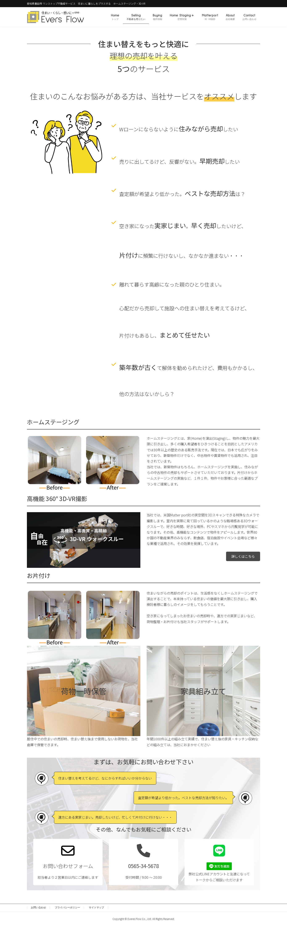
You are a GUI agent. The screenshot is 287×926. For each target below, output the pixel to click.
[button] (243, 556)
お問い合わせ (38, 907)
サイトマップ (96, 907)
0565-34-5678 (143, 865)
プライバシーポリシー (67, 907)
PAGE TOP (277, 894)
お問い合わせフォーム (68, 865)
